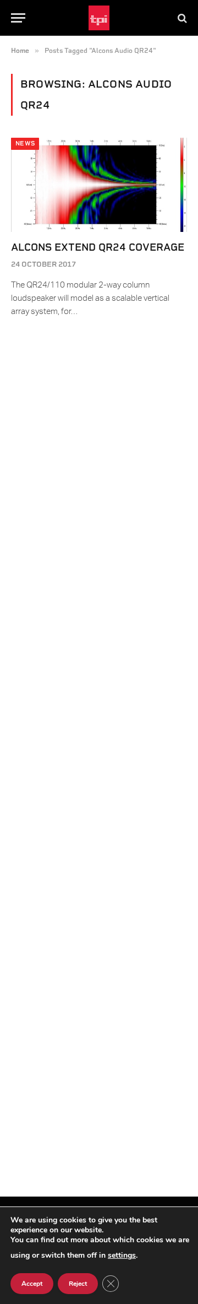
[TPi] (99, 18)
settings (122, 1255)
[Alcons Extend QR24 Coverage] (99, 184)
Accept (31, 1283)
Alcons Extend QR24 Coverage (97, 247)
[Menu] (18, 18)
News (25, 143)
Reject (78, 1283)
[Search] (181, 18)
